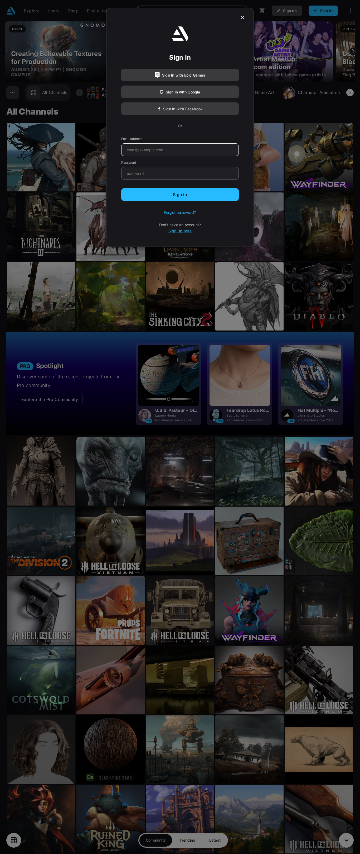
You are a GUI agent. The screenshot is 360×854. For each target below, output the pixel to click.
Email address (131, 139)
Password (128, 162)
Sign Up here (180, 231)
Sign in (180, 194)
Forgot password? (180, 212)
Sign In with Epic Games (183, 75)
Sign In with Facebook (183, 109)
